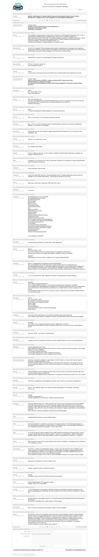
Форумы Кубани (31, 554)
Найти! (80, 9)
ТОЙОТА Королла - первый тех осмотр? (39, 81)
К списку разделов (81, 20)
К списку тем (16, 20)
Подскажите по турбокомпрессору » (75, 549)
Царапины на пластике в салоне (37, 27)
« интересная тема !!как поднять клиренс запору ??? (28, 549)
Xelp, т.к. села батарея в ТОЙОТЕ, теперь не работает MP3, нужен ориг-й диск (50, 80)
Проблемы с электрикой (35, 29)
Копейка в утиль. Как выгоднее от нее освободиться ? (43, 26)
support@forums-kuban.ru (30, 555)
